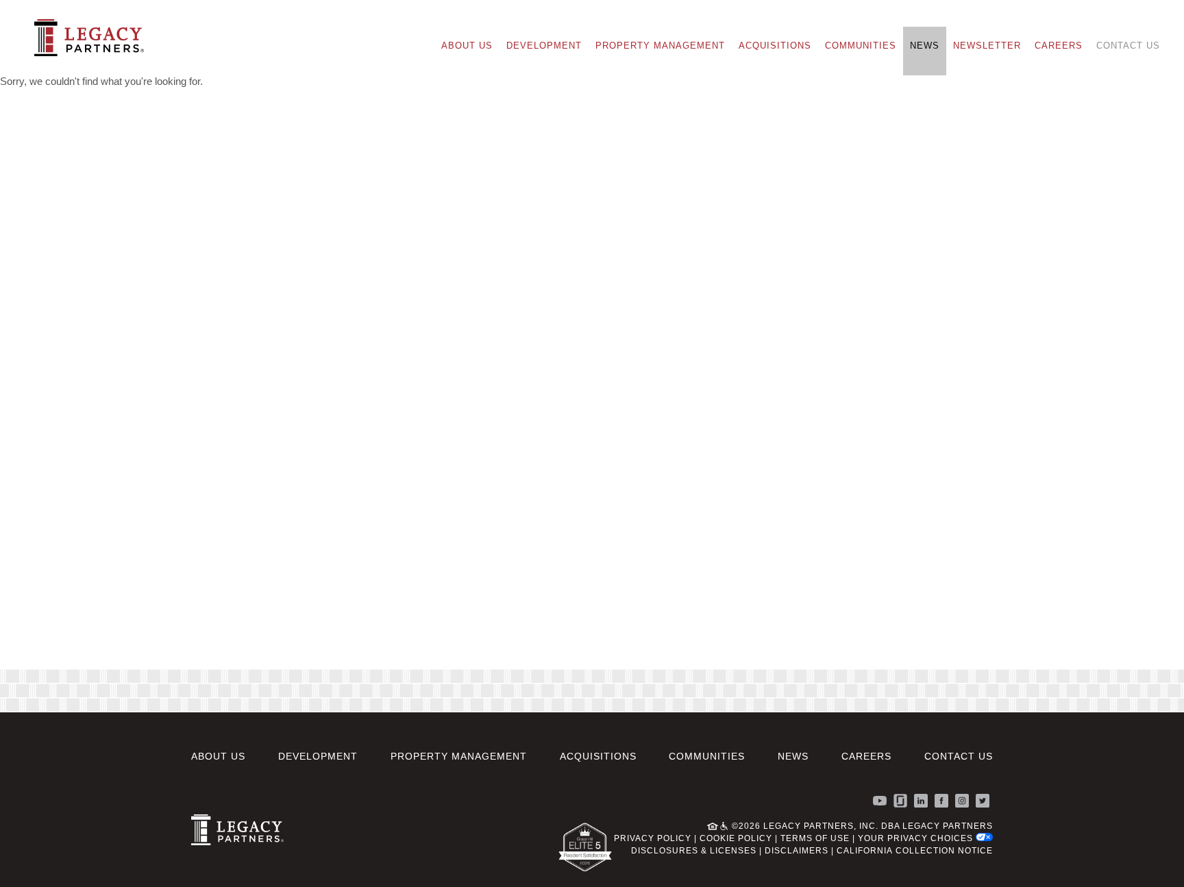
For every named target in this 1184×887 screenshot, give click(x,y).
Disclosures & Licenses (693, 850)
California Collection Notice (915, 850)
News (924, 45)
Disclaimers (796, 850)
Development (544, 45)
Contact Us (1128, 45)
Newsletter (987, 45)
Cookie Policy (736, 838)
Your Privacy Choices (917, 838)
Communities (860, 45)
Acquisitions (775, 45)
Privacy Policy (652, 838)
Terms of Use (815, 838)
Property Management (660, 45)
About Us (467, 45)
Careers (1059, 45)
